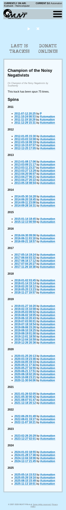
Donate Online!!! (48, 48)
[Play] (28, 28)
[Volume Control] (38, 28)
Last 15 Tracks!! (19, 48)
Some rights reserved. (42, 504)
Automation (47, 116)
